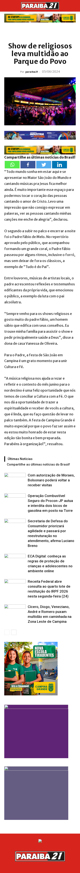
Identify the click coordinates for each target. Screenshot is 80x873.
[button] (7, 6)
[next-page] (13, 632)
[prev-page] (7, 632)
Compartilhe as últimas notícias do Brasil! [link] (39, 157)
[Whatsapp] (12, 164)
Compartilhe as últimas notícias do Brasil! (38, 464)
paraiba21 (31, 71)
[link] (40, 18)
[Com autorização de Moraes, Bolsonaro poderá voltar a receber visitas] (15, 480)
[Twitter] (43, 164)
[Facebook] (27, 164)
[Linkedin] (59, 164)
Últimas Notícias (20, 459)
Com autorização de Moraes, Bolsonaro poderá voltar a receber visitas (51, 480)
